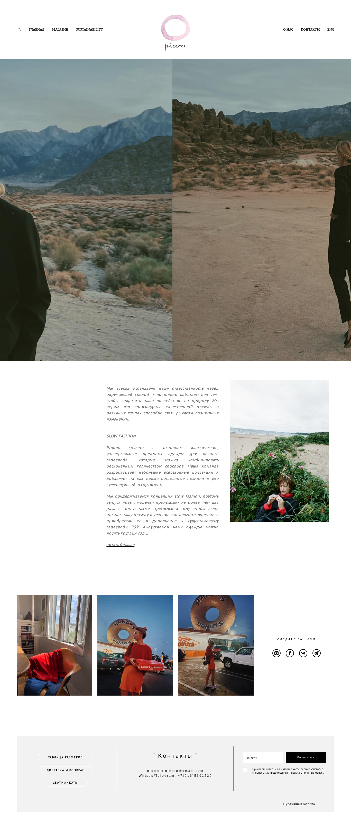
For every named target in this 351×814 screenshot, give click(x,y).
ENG (330, 29)
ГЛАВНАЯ (36, 29)
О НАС (288, 29)
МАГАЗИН (60, 29)
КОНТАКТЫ (310, 29)
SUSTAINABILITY (89, 29)
